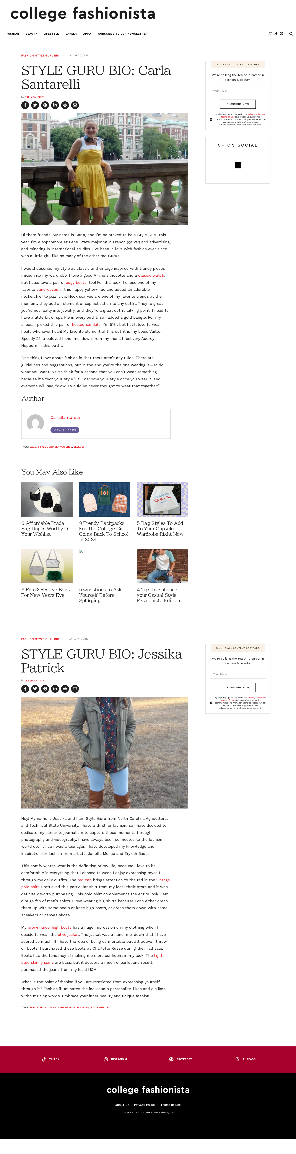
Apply (87, 33)
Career (71, 33)
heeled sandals (86, 324)
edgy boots (76, 282)
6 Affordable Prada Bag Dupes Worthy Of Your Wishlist (45, 528)
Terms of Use (171, 1105)
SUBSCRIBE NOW (238, 104)
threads (249, 1059)
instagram (119, 1059)
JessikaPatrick (34, 680)
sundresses (47, 289)
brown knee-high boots (49, 927)
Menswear (64, 1007)
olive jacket (68, 934)
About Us (122, 1105)
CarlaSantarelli (36, 97)
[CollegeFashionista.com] (83, 14)
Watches (66, 446)
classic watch (151, 275)
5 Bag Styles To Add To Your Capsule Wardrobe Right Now (160, 528)
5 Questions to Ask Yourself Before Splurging (100, 595)
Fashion (13, 33)
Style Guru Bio (47, 55)
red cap (85, 880)
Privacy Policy (145, 1105)
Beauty (31, 33)
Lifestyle (51, 33)
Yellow (79, 446)
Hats (43, 1007)
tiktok (54, 1059)
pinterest (184, 1059)
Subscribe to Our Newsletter (123, 33)
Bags (32, 446)
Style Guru (81, 1007)
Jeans (52, 1007)
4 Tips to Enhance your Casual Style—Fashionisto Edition (159, 595)
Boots (34, 1007)
